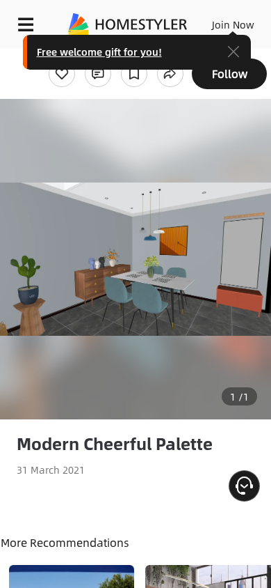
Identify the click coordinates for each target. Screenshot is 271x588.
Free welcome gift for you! (99, 52)
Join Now (233, 24)
